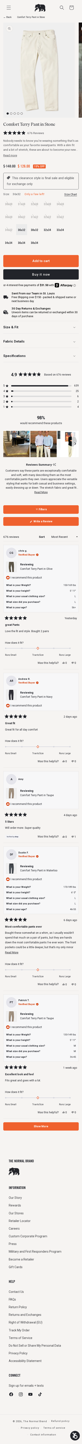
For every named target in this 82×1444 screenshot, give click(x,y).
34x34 (8, 243)
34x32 (9, 231)
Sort (42, 536)
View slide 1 (8, 114)
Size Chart (70, 194)
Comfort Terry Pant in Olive (36, 568)
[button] (71, 7)
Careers (14, 1228)
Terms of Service (20, 1338)
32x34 (47, 230)
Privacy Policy (18, 1353)
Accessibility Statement (25, 1361)
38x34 (34, 243)
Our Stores (16, 1213)
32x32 (48, 218)
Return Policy (18, 1307)
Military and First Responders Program (35, 1251)
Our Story (15, 1197)
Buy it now (41, 274)
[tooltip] (54, 464)
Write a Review (47, 523)
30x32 (22, 218)
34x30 (61, 205)
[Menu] (9, 7)
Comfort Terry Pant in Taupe (37, 795)
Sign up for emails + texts (26, 1385)
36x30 (9, 218)
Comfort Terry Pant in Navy (36, 696)
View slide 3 (15, 114)
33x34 (60, 230)
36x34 (21, 243)
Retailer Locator (20, 1221)
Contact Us (16, 1292)
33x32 (61, 218)
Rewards (15, 1205)
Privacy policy (30, 1428)
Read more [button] (10, 155)
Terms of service (54, 1428)
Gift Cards (16, 1267)
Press (13, 1244)
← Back (7, 17)
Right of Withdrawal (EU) (25, 1322)
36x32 (21, 230)
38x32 (34, 230)
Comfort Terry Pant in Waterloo (38, 870)
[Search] (62, 7)
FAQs (12, 1299)
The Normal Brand (35, 1421)
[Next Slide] (75, 444)
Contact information (43, 1434)
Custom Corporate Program (28, 1236)
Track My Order (19, 1330)
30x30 (9, 205)
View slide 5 (22, 114)
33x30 (48, 205)
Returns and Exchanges (25, 1314)
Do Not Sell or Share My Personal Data (35, 1345)
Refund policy (60, 1421)
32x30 (35, 205)
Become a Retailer (21, 1259)
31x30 (22, 205)
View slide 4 (18, 114)
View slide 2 (11, 114)
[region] (41, 444)
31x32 (35, 218)
